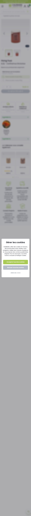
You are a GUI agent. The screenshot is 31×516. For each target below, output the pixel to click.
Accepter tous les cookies (15, 262)
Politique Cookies (21, 255)
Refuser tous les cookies (15, 267)
